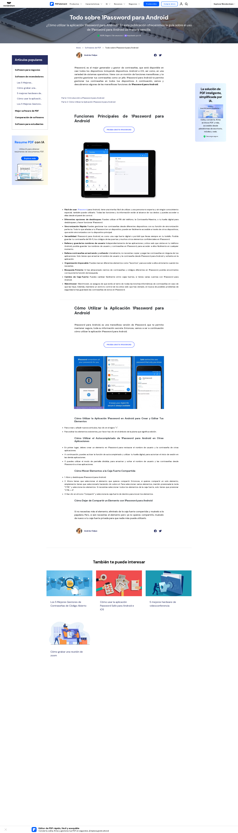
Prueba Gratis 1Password (119, 130)
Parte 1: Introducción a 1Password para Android (82, 98)
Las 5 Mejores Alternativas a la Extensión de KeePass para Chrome (28, 82)
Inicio (78, 47)
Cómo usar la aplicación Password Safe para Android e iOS (29, 98)
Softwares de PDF (93, 47)
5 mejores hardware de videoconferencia (29, 93)
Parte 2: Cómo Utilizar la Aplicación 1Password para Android (88, 102)
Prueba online (151, 4)
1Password (82, 209)
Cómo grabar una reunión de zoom (26, 88)
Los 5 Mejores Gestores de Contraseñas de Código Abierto (29, 104)
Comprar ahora (169, 4)
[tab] (30, 70)
